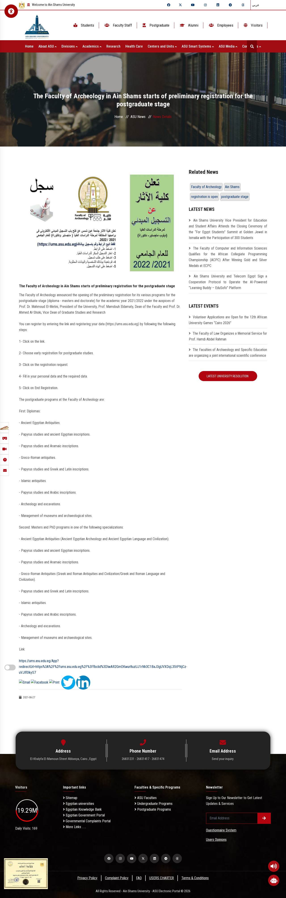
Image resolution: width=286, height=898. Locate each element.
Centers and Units (161, 46)
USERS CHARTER (161, 878)
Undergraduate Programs (154, 803)
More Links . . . (75, 827)
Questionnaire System (221, 830)
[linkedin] (218, 5)
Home (29, 46)
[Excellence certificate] (26, 873)
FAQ (139, 878)
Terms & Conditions (195, 878)
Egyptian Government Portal (85, 815)
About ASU (46, 46)
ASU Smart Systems (197, 46)
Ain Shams (232, 187)
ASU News (137, 117)
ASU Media (227, 46)
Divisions (68, 46)
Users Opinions (216, 839)
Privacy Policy (87, 878)
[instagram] (205, 5)
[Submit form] (264, 818)
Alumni (192, 25)
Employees (224, 25)
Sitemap (71, 798)
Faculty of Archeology (206, 187)
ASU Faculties (146, 798)
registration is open (204, 197)
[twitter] (180, 5)
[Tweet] (68, 682)
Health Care (134, 46)
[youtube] (193, 5)
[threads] (243, 5)
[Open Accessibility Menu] (11, 11)
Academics (91, 46)
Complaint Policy (116, 878)
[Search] (252, 46)
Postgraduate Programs (153, 809)
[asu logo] (37, 25)
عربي (255, 5)
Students (87, 25)
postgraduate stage (234, 197)
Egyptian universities (79, 803)
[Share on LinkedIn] (83, 682)
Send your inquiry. (223, 759)
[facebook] (169, 5)
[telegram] (230, 5)
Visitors (256, 25)
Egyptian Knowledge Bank (83, 809)
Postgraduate (159, 25)
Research (113, 46)
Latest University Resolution (228, 376)
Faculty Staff (122, 25)
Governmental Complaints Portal (88, 821)
